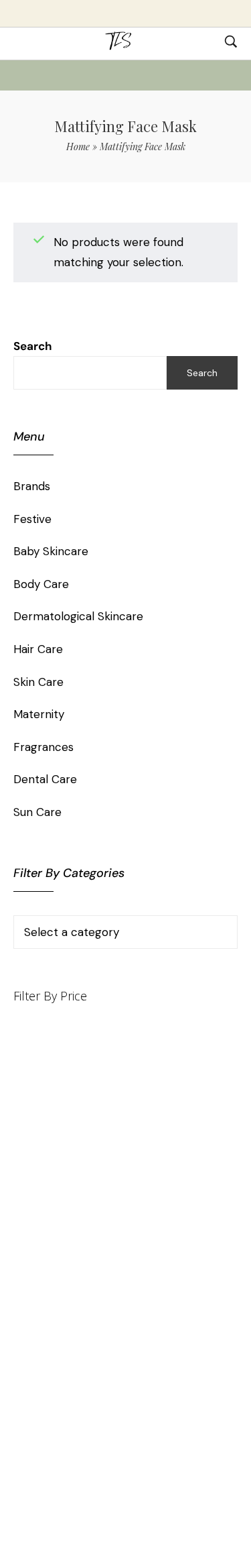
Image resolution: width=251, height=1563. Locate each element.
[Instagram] (171, 1298)
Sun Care (37, 812)
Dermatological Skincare (78, 616)
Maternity (38, 714)
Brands (31, 486)
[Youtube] (126, 1298)
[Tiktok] (80, 1298)
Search (32, 346)
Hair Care (38, 649)
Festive (32, 519)
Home (78, 146)
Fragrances (43, 747)
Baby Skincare (50, 551)
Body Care (41, 584)
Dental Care (45, 779)
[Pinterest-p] (103, 1298)
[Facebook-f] (148, 1298)
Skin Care (38, 682)
